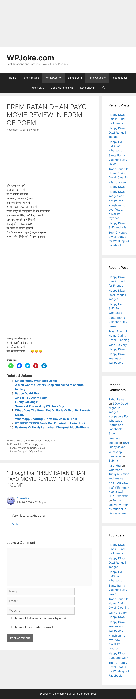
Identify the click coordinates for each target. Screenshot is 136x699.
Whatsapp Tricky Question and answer (119, 474)
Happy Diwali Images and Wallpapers (117, 196)
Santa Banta (75, 77)
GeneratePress (87, 693)
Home (12, 77)
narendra (115, 465)
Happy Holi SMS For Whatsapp (116, 146)
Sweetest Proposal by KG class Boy (39, 406)
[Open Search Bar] (103, 88)
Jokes (38, 440)
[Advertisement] (68, 23)
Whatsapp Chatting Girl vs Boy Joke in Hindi (46, 419)
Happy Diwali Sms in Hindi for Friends (117, 119)
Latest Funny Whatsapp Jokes (36, 380)
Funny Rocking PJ (27, 402)
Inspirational (119, 77)
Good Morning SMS (62, 87)
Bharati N (23, 498)
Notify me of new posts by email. (32, 627)
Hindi (13, 440)
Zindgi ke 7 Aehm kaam (31, 397)
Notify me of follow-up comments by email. (38, 618)
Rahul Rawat (117, 399)
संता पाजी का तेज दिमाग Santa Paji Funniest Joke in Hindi (50, 423)
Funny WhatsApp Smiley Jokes (27, 447)
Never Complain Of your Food (26, 451)
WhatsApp (52, 77)
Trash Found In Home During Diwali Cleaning (119, 173)
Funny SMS (37, 87)
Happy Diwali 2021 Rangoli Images (117, 132)
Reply (15, 524)
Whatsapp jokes (34, 444)
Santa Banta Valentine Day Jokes (118, 160)
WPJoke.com (30, 57)
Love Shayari (87, 87)
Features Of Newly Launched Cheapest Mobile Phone (52, 427)
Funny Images (31, 77)
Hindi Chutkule (97, 77)
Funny (13, 444)
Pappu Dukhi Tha (27, 393)
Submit (113, 460)
